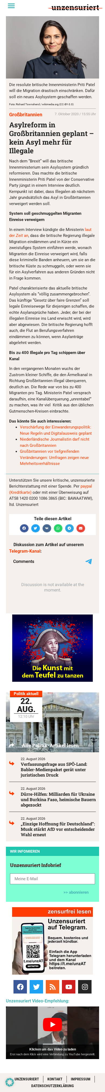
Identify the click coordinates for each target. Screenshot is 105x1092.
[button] (11, 5)
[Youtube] (68, 987)
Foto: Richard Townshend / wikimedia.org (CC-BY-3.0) (41, 104)
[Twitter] (36, 987)
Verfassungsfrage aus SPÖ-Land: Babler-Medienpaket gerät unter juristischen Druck (54, 769)
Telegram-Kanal (24, 551)
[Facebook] (20, 987)
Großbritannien (25, 114)
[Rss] (52, 987)
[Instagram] (85, 987)
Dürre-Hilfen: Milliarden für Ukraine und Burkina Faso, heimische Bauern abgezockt (58, 799)
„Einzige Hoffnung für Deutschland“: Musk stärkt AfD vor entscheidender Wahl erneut (58, 829)
